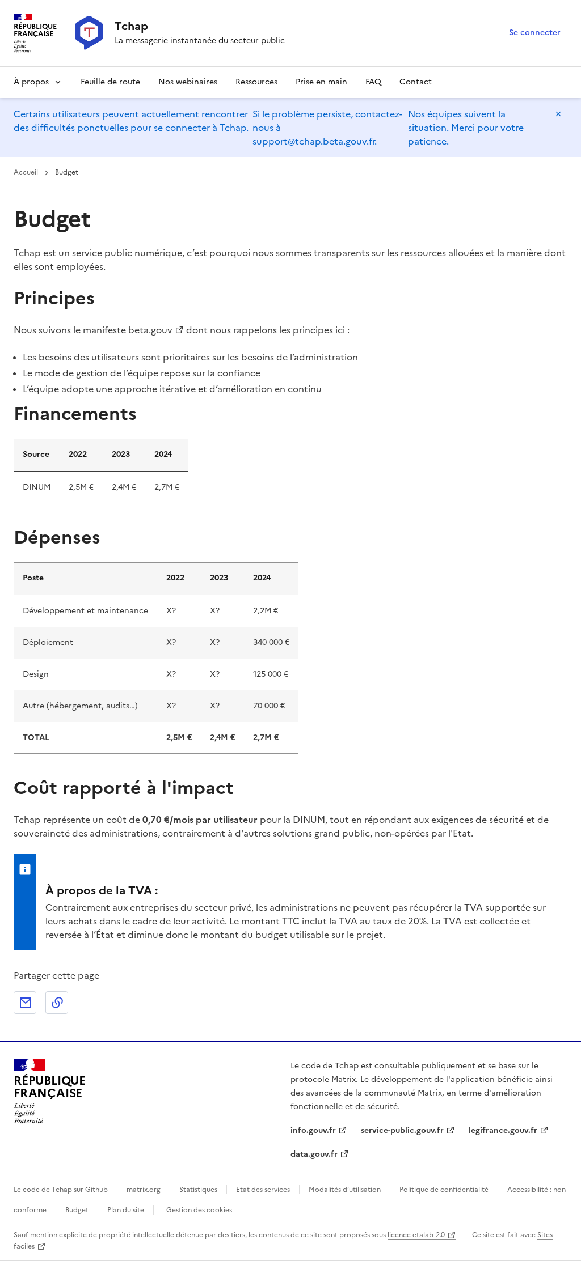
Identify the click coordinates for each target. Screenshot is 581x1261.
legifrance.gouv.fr (503, 1130)
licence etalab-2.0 (416, 1235)
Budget (77, 1210)
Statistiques (198, 1189)
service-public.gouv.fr (402, 1130)
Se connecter (535, 33)
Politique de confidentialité (444, 1189)
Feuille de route (110, 82)
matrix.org (144, 1189)
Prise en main (321, 82)
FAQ (373, 82)
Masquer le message (558, 114)
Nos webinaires (187, 82)
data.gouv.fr (314, 1154)
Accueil (26, 172)
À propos (31, 82)
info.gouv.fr (313, 1130)
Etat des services (263, 1189)
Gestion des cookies (199, 1210)
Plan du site (125, 1210)
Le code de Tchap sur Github (61, 1189)
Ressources (256, 82)
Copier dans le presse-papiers (56, 1002)
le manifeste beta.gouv (122, 330)
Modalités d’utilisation (345, 1189)
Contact (415, 82)
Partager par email (25, 1002)
